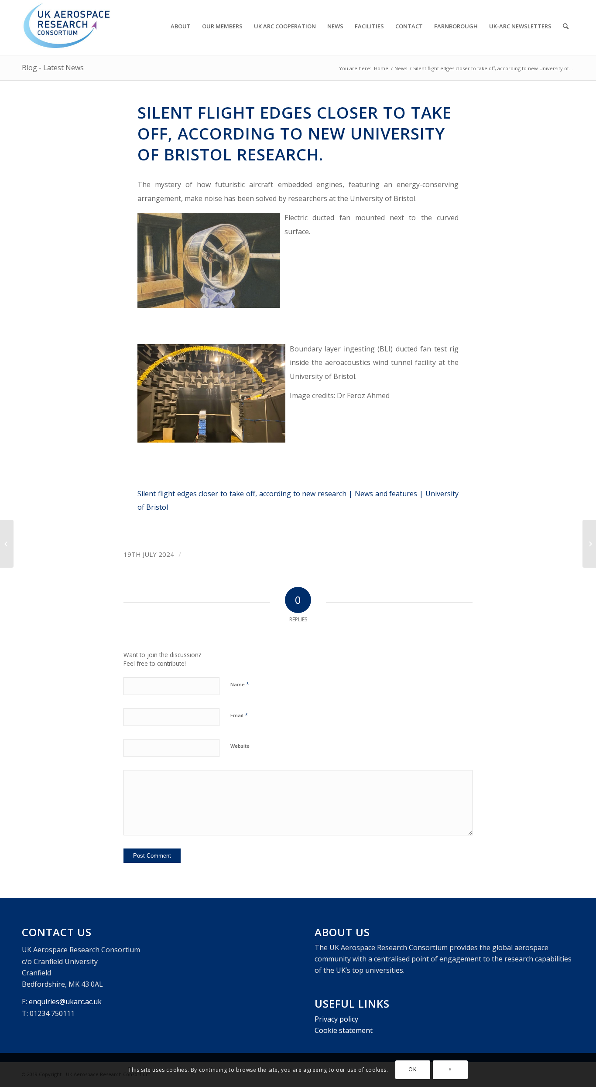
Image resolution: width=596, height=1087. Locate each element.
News (400, 68)
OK (412, 1069)
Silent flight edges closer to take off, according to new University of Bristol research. (294, 133)
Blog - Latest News (53, 67)
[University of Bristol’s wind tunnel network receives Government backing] (7, 544)
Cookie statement (344, 1030)
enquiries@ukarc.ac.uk (65, 1001)
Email (239, 715)
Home (381, 68)
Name (239, 684)
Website (240, 746)
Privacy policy (336, 1019)
